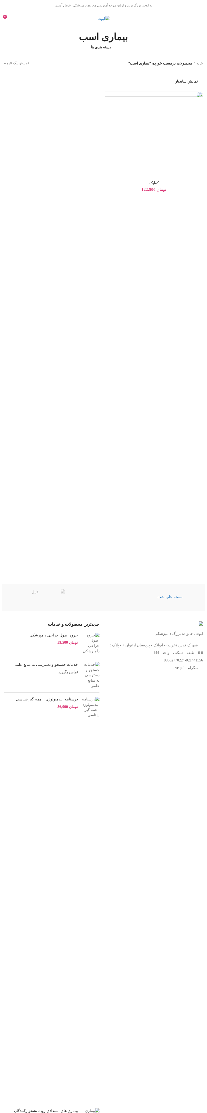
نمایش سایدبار (186, 81)
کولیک (154, 183)
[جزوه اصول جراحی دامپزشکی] (90, 643)
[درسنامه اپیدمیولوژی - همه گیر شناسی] (90, 898)
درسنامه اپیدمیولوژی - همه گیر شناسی (47, 699)
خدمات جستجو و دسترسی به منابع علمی (45, 664)
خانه (199, 63)
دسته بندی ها (101, 47)
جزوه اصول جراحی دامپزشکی (53, 635)
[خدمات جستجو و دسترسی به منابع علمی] (90, 675)
